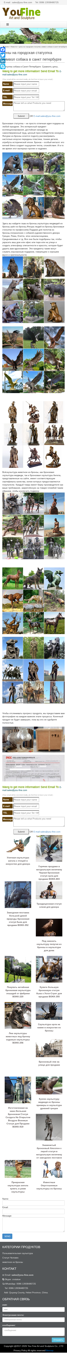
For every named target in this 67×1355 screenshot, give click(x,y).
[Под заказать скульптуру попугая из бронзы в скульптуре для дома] (49, 927)
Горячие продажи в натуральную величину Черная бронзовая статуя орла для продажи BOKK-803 (49, 871)
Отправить (58, 1340)
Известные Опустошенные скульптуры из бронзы (49, 1185)
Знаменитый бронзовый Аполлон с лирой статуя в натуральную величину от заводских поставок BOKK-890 (49, 1150)
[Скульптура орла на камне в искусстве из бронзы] (49, 1010)
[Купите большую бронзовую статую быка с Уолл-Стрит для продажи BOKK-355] (49, 969)
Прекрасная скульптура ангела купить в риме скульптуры (18, 1187)
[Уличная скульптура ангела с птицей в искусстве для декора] (18, 844)
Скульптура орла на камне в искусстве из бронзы (49, 1027)
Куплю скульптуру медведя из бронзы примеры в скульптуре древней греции (49, 1104)
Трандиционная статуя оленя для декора (49, 905)
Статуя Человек (10, 1257)
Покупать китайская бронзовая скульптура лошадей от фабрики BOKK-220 (18, 992)
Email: (18, 1275)
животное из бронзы (12, 1262)
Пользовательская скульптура (17, 1253)
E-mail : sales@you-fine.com (18, 2)
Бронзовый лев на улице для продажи (49, 1063)
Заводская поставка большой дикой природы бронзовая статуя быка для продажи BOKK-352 (18, 917)
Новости (14, 47)
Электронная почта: (13, 1315)
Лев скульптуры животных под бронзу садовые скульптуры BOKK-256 (18, 1038)
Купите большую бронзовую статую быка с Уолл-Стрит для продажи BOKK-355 (49, 992)
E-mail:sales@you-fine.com (47, 116)
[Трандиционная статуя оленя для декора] (49, 890)
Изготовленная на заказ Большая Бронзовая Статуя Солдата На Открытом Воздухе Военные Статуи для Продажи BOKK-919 (18, 1113)
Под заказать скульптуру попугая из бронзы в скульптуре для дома (49, 946)
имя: (4, 1305)
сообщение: (9, 1325)
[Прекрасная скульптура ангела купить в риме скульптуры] (18, 1168)
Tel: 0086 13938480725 (47, 2)
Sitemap (49, 1350)
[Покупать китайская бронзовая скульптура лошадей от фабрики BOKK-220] (18, 969)
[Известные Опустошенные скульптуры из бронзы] (49, 1168)
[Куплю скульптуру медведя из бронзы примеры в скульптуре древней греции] (49, 1085)
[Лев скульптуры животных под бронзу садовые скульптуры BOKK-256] (18, 1015)
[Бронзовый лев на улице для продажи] (49, 1048)
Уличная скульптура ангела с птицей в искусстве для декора (18, 860)
